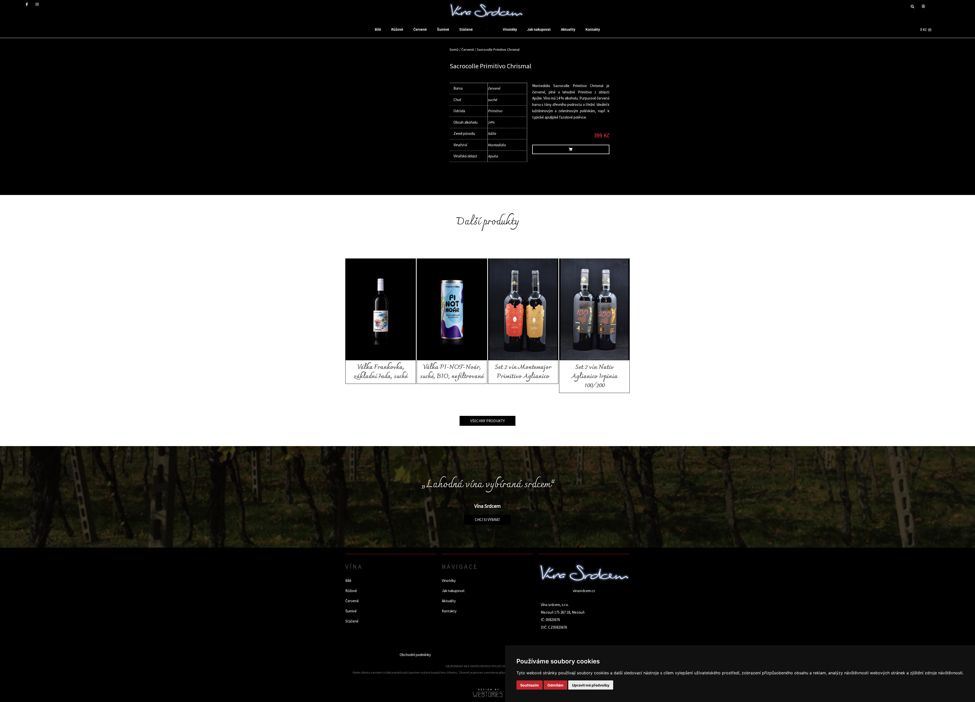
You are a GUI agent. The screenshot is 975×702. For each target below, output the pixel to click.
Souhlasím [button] (529, 685)
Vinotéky (510, 29)
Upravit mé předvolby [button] (590, 685)
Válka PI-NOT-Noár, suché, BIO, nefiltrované (452, 372)
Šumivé (443, 29)
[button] (912, 7)
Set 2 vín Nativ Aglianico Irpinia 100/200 (594, 376)
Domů (454, 49)
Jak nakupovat (539, 29)
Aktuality (568, 29)
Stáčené (466, 29)
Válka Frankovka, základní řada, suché (380, 372)
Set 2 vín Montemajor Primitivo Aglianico (523, 372)
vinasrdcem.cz (584, 590)
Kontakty (593, 29)
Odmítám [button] (555, 685)
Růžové (397, 29)
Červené (420, 29)
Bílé (378, 29)
